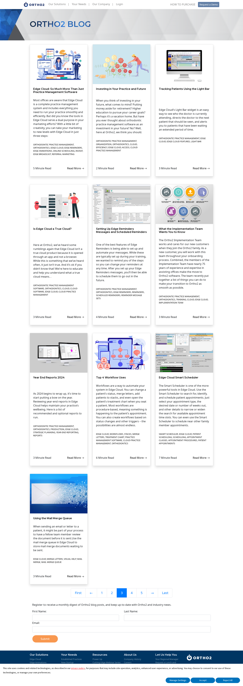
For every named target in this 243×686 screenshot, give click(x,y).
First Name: (39, 611)
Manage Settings (178, 680)
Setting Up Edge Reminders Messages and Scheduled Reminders (121, 230)
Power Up (97, 659)
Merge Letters (55, 558)
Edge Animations (42, 150)
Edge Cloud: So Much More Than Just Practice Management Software (58, 90)
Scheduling (179, 437)
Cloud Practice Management (117, 149)
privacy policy (78, 668)
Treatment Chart (114, 437)
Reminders (138, 292)
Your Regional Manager (166, 659)
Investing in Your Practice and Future (121, 88)
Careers (127, 662)
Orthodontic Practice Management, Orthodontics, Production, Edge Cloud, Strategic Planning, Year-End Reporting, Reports (56, 431)
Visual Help (70, 558)
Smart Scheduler (168, 433)
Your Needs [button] (81, 4)
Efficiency (101, 147)
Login (119, 4)
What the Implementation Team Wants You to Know (181, 230)
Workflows (116, 433)
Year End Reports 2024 (49, 377)
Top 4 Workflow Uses (111, 377)
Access (125, 147)
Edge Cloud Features (178, 141)
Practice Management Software (115, 439)
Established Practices (71, 659)
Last (165, 593)
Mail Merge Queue (51, 562)
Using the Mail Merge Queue (52, 518)
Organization (104, 144)
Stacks (127, 433)
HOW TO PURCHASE (182, 4)
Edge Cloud (57, 147)
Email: (36, 623)
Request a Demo (209, 4)
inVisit (79, 150)
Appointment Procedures (182, 440)
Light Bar (196, 141)
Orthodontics (41, 147)
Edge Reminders (73, 147)
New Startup (67, 662)
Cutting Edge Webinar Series (107, 662)
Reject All (227, 680)
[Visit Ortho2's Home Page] (34, 4)
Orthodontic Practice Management (53, 144)
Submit (45, 639)
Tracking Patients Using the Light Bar (184, 88)
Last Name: (131, 611)
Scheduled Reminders (108, 295)
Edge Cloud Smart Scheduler (178, 377)
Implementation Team (171, 302)
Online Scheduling (64, 150)
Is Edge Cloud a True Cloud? (52, 228)
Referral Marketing (63, 154)
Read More (74, 168)
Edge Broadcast (42, 154)
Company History (132, 659)
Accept (202, 680)
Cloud (133, 144)
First (78, 593)
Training (181, 299)
